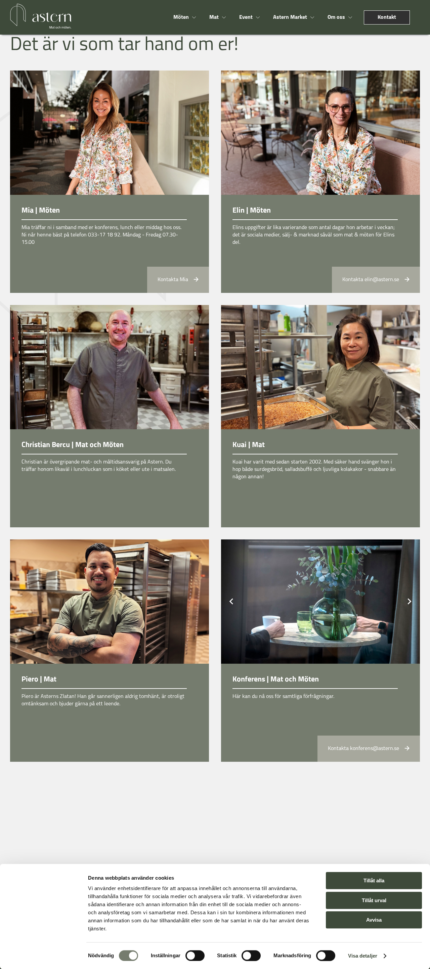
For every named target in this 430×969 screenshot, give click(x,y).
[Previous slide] (231, 601)
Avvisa (374, 920)
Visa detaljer (362, 956)
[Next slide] (409, 601)
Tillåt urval (374, 900)
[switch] (195, 955)
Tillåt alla (373, 880)
